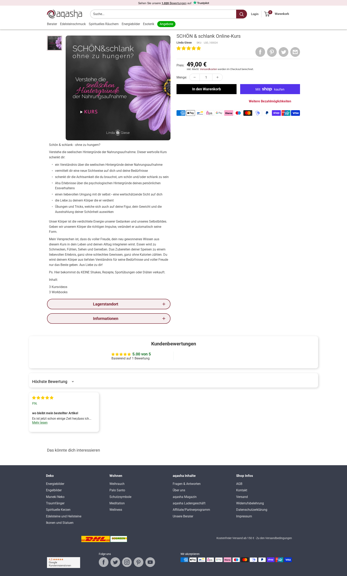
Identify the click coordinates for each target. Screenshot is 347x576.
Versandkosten (208, 69)
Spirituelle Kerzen (58, 510)
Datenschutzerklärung (251, 510)
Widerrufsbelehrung (250, 503)
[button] (189, 49)
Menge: (182, 77)
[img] (42, 398)
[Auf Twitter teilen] (283, 52)
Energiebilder (131, 24)
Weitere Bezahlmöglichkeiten (270, 101)
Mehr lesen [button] (40, 422)
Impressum (244, 516)
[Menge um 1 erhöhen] (217, 77)
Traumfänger (55, 503)
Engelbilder (54, 490)
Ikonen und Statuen (59, 523)
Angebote (166, 24)
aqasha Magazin (185, 497)
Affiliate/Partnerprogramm (191, 510)
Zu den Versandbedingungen (274, 538)
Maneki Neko (55, 497)
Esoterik (148, 24)
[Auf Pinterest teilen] (272, 52)
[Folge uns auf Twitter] (115, 562)
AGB (239, 484)
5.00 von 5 (141, 354)
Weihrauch (117, 484)
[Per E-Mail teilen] (295, 52)
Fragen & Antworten (187, 484)
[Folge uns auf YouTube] (150, 562)
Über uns (179, 490)
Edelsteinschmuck (73, 24)
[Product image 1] (54, 43)
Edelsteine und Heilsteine (63, 516)
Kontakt (241, 490)
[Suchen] (241, 14)
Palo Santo (117, 490)
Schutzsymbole (120, 497)
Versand (242, 497)
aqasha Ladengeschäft (189, 503)
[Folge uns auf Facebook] (103, 562)
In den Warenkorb (206, 89)
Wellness (115, 510)
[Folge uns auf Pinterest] (138, 562)
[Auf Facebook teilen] (260, 52)
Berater (52, 24)
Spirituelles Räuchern (104, 24)
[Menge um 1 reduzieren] (195, 77)
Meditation (117, 503)
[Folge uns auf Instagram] (127, 562)
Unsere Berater (183, 516)
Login (254, 14)
